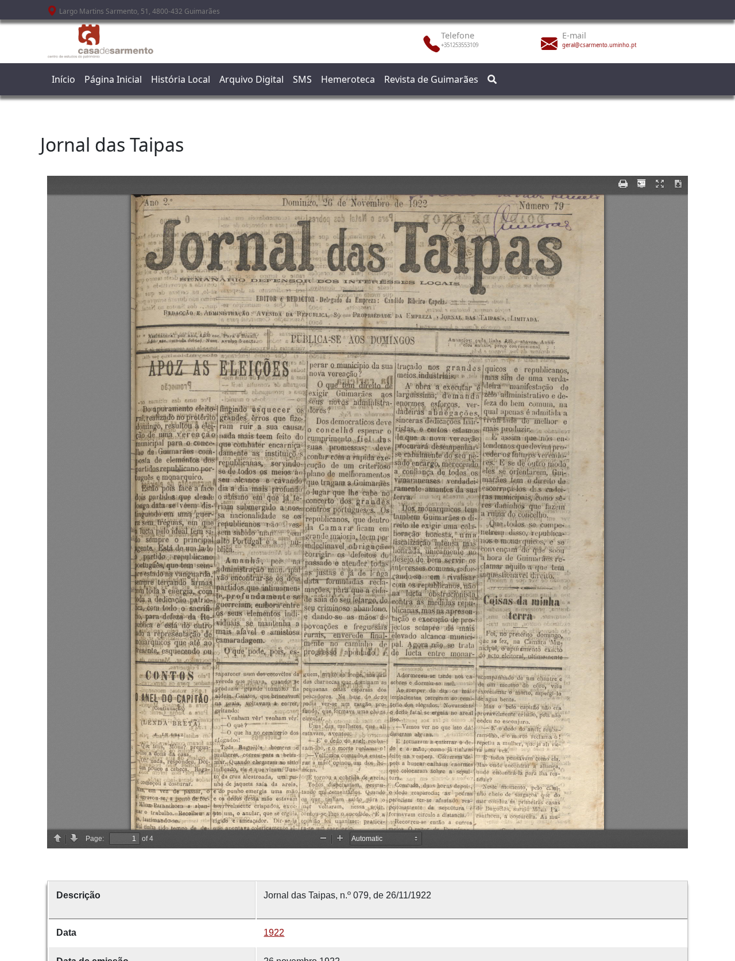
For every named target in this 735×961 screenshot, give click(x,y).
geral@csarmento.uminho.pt (599, 45)
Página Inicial (113, 79)
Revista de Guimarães (431, 79)
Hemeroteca (348, 79)
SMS (302, 79)
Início (63, 79)
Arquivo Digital (251, 79)
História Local (180, 79)
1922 (274, 932)
